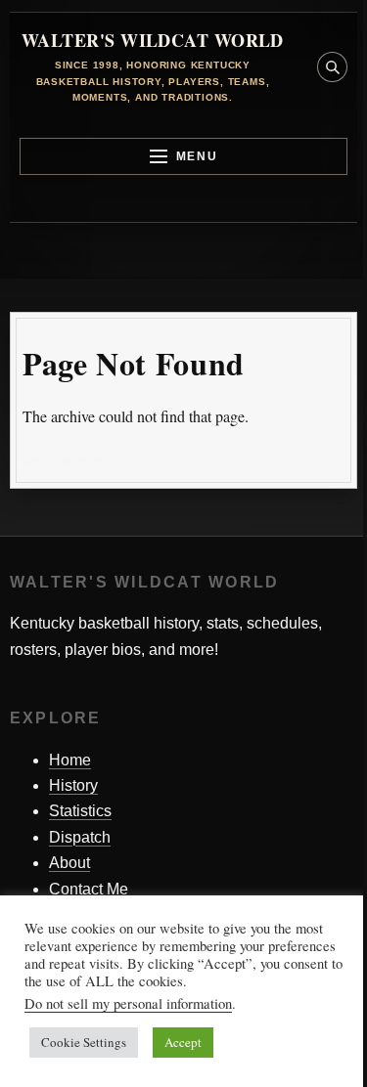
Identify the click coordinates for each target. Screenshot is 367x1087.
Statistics (80, 811)
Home (70, 760)
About (69, 862)
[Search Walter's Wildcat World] (332, 67)
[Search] (329, 460)
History (73, 785)
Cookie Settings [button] (83, 1042)
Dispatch (80, 837)
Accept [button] (183, 1042)
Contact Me (88, 889)
